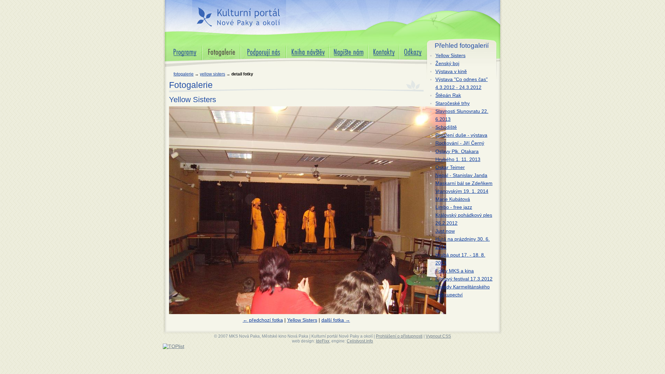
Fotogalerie (184, 74)
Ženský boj (447, 63)
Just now (445, 231)
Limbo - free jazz (453, 207)
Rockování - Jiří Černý (459, 143)
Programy (175, 47)
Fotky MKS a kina (454, 271)
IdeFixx (322, 341)
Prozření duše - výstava (461, 135)
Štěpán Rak (448, 95)
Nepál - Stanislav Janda (461, 175)
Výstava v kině (451, 71)
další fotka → (335, 320)
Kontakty (377, 47)
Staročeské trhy (452, 103)
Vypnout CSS (438, 336)
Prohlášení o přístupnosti (399, 336)
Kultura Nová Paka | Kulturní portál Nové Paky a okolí (238, 13)
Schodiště (446, 127)
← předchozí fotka (263, 320)
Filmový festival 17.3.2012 (464, 279)
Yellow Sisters (212, 74)
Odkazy (407, 47)
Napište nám (343, 47)
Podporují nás (255, 47)
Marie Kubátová (452, 199)
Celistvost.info (360, 341)
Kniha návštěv (301, 47)
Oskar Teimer (450, 167)
